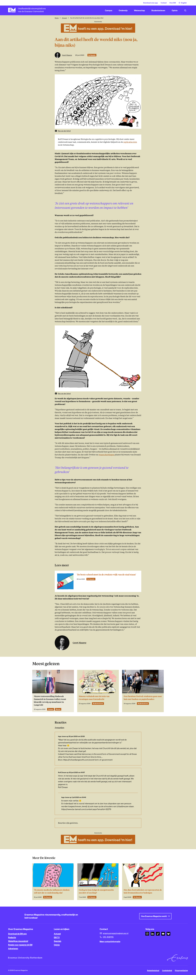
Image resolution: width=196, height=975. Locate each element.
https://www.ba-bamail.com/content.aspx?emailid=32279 (86, 809)
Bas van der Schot (64, 130)
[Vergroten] (139, 328)
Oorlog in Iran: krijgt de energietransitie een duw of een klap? (96, 891)
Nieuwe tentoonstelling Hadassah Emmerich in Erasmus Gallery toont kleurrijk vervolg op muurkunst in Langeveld (50, 700)
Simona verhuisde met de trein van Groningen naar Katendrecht (94, 697)
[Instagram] (147, 934)
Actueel (64, 18)
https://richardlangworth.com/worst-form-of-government (87, 759)
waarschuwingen (106, 454)
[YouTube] (163, 934)
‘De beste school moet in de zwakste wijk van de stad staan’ (106, 574)
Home (57, 18)
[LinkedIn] (152, 934)
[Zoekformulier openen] (185, 10)
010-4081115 (108, 937)
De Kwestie (92, 55)
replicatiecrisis (130, 142)
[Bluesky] (168, 934)
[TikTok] (158, 934)
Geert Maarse (67, 55)
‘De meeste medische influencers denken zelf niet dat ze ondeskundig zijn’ (52, 891)
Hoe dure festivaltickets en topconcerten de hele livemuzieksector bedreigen (143, 891)
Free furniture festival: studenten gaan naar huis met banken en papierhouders (143, 697)
